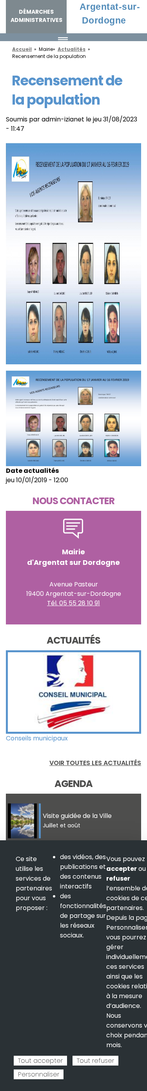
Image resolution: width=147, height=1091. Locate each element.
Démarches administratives (36, 16)
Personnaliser (38, 1074)
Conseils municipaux (37, 738)
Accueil (22, 49)
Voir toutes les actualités (95, 762)
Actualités (71, 49)
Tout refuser (95, 1060)
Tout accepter (40, 1060)
